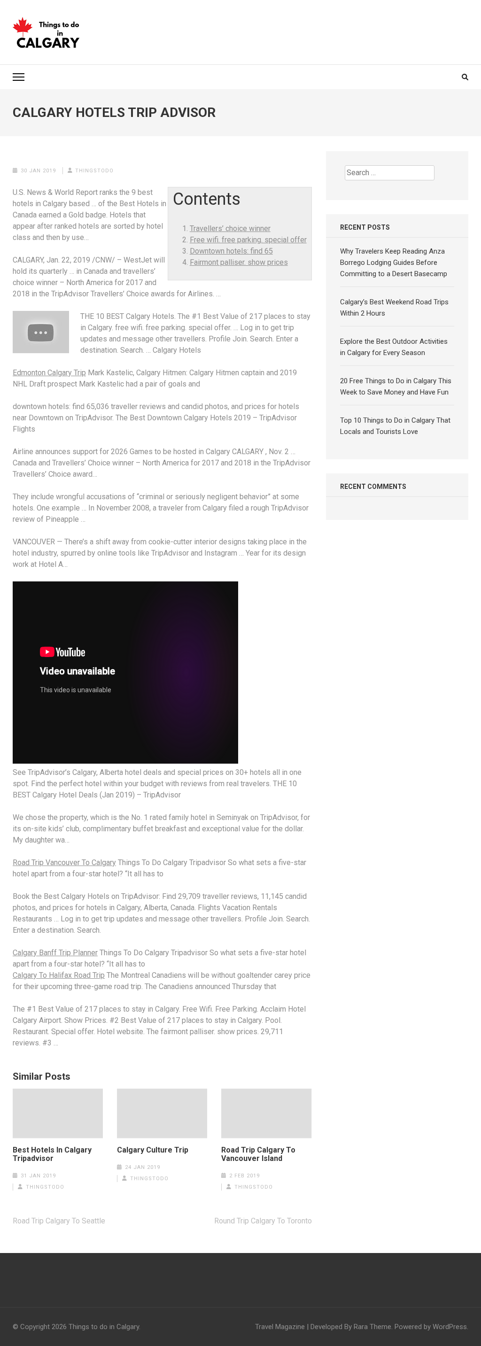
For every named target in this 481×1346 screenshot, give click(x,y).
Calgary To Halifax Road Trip (59, 975)
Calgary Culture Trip (152, 1150)
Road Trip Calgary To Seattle (59, 1220)
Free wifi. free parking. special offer (248, 239)
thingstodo (94, 171)
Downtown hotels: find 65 (231, 251)
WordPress (450, 1327)
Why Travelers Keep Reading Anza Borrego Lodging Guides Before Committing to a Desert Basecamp (393, 262)
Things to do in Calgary (104, 1327)
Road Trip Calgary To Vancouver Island (258, 1154)
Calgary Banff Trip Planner (55, 952)
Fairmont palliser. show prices (239, 262)
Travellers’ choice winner (230, 228)
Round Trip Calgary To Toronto (263, 1220)
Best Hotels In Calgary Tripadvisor (52, 1154)
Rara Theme (372, 1327)
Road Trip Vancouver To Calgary (64, 862)
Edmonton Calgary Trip (49, 372)
